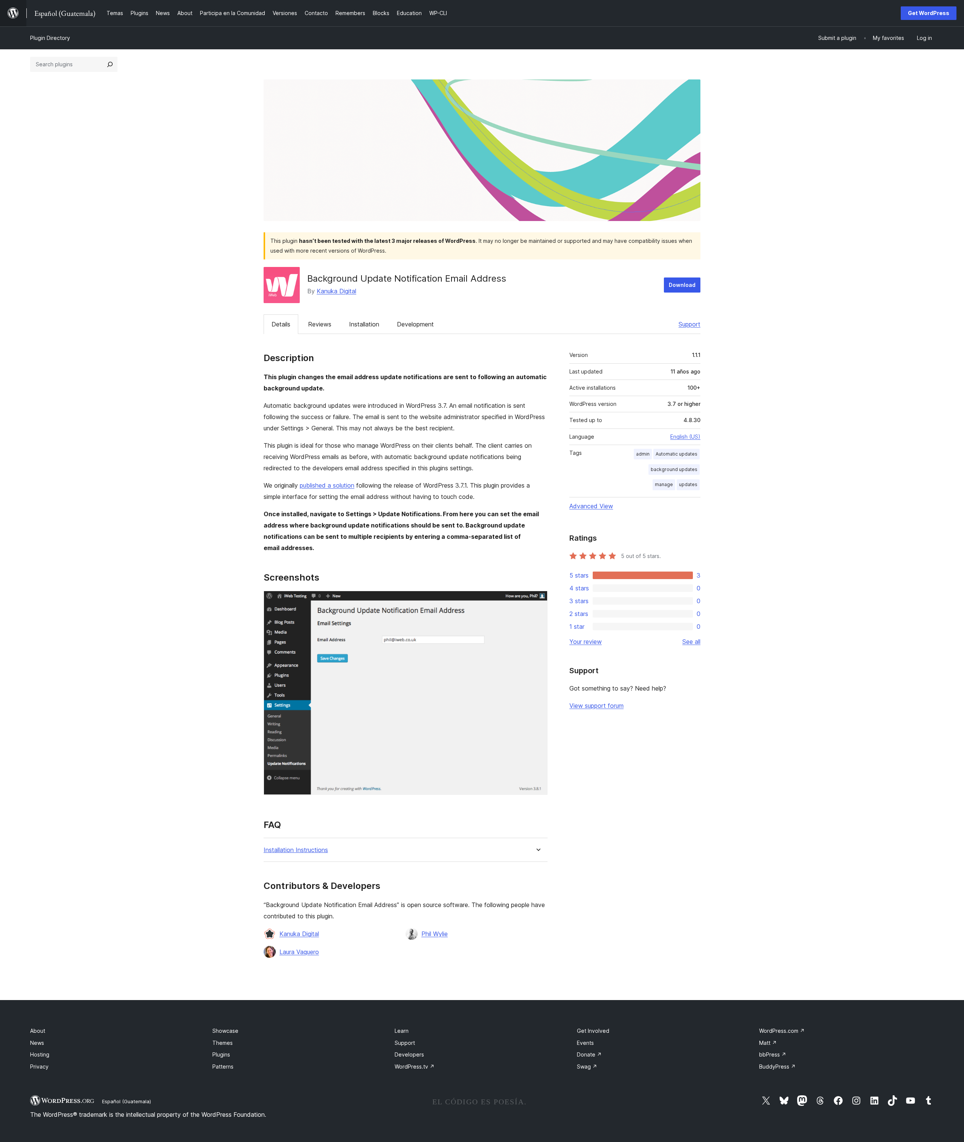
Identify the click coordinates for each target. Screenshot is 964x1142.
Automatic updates (676, 454)
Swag (587, 1066)
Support (689, 324)
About (37, 1031)
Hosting (39, 1054)
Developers (409, 1054)
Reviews (319, 324)
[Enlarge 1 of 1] (537, 601)
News (37, 1043)
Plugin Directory (50, 38)
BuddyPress (777, 1066)
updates (688, 484)
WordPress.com (782, 1031)
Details (281, 324)
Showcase (225, 1031)
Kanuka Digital (336, 291)
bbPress (772, 1054)
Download (682, 285)
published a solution (327, 485)
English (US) (685, 436)
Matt (768, 1043)
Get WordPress (928, 13)
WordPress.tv (415, 1066)
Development (415, 324)
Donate (589, 1054)
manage (664, 484)
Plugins (221, 1054)
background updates (674, 469)
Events (585, 1043)
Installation (364, 324)
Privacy (39, 1066)
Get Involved (593, 1031)
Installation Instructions (296, 850)
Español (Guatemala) (126, 1101)
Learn (402, 1031)
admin (643, 454)
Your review (585, 641)
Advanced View (591, 506)
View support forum (596, 705)
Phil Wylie (434, 934)
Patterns (222, 1066)
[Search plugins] (109, 64)
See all (691, 641)
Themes (222, 1043)
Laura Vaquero (299, 952)
